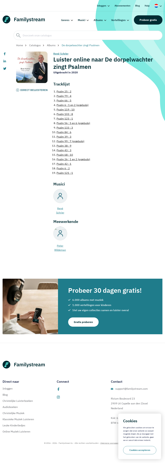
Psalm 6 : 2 (61, 168)
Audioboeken (10, 407)
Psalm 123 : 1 (63, 118)
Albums (98, 20)
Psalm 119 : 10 (64, 109)
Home (19, 45)
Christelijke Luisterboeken (18, 400)
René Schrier (60, 53)
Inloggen (101, 5)
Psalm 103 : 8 (63, 114)
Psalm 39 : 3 (61, 136)
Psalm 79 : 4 (62, 96)
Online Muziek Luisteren (16, 431)
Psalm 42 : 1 (61, 163)
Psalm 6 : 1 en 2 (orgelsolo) (71, 105)
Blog (137, 5)
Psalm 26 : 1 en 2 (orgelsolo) (71, 159)
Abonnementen (122, 5)
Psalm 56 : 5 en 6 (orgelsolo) (72, 123)
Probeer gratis (148, 19)
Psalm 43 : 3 (61, 150)
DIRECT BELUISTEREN (34, 90)
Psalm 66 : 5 (62, 100)
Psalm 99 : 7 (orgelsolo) (68, 141)
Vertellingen (118, 20)
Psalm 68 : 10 (62, 154)
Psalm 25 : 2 (62, 91)
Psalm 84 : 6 (61, 132)
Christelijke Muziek (13, 413)
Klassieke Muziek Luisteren (18, 419)
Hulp (147, 5)
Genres (65, 20)
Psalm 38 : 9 (61, 145)
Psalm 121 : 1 (62, 172)
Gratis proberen (83, 322)
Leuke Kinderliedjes (14, 425)
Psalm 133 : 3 (63, 127)
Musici (81, 20)
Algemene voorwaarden (110, 443)
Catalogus (35, 45)
